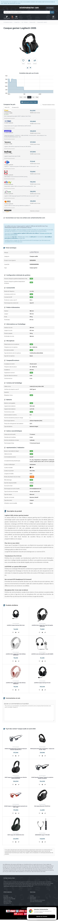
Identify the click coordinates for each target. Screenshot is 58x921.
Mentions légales (8, 901)
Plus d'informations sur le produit (9, 118)
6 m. (29, 97)
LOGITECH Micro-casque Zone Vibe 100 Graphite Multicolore (42, 626)
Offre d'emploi (7, 900)
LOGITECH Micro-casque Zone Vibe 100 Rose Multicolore (16, 683)
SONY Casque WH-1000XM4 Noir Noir (15, 834)
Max (37, 97)
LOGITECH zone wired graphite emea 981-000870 (42, 654)
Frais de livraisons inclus (48, 104)
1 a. (33, 97)
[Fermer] (54, 910)
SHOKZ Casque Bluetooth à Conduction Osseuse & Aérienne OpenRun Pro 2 (16, 749)
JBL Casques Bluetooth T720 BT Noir (42, 806)
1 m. (21, 97)
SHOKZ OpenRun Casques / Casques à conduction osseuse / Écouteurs (42, 778)
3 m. (25, 97)
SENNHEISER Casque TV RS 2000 (42, 834)
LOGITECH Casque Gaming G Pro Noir (42, 682)
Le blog (32, 896)
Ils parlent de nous (8, 897)
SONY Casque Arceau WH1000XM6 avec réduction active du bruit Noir (16, 778)
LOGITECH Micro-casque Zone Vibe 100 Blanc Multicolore (16, 654)
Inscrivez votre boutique (36, 901)
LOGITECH (34, 252)
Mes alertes (33, 898)
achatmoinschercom (29, 7)
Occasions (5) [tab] (15, 107)
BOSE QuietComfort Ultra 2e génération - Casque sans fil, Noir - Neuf (42, 749)
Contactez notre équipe (9, 898)
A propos (6, 896)
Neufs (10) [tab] (7, 107)
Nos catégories (7, 903)
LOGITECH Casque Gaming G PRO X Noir (16, 625)
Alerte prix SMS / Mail (29, 102)
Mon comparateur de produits (37, 900)
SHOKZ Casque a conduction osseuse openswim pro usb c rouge (15, 807)
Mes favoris (33, 897)
